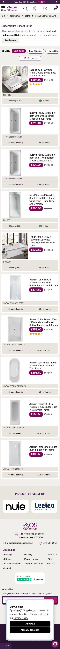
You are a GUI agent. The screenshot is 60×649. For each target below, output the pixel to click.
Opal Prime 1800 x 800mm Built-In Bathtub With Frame (42, 365)
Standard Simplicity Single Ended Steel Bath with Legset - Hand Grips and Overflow (42, 199)
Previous (3, 2)
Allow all (30, 623)
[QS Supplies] (12, 8)
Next (56, 2)
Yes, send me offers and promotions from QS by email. (28, 593)
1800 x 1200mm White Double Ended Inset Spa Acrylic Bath (42, 72)
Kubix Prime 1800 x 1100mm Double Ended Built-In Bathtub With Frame (43, 322)
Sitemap (7, 568)
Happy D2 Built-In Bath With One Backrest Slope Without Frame (42, 116)
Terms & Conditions (34, 563)
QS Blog (6, 559)
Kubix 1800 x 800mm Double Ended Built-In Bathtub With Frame (43, 282)
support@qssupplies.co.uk (20, 543)
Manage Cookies (30, 630)
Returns (50, 563)
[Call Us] (35, 8)
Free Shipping (35, 51)
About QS (7, 554)
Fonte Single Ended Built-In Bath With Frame (43, 448)
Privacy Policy (31, 559)
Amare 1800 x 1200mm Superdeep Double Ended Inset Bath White (42, 241)
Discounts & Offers (12, 563)
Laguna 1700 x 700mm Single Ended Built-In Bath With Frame (43, 407)
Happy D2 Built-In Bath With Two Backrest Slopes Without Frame (42, 157)
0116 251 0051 (50, 543)
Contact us (52, 554)
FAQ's (49, 559)
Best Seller (19, 51)
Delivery (28, 554)
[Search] (25, 9)
